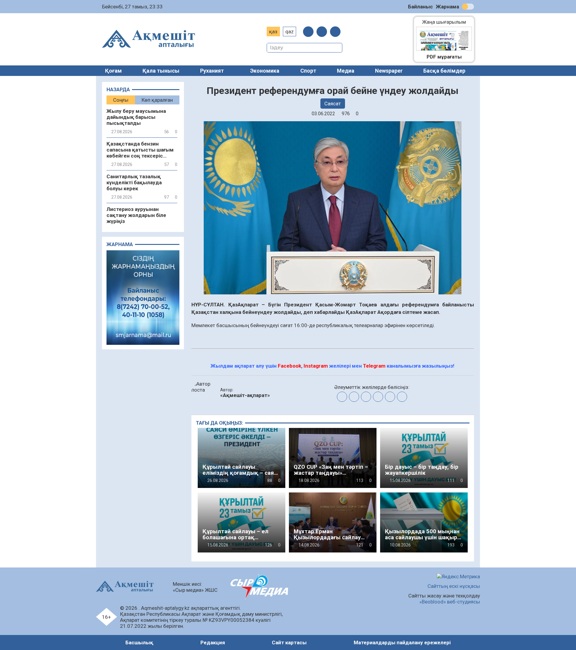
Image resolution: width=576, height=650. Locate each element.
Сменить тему (468, 7)
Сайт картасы (289, 642)
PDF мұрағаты (444, 57)
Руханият (212, 71)
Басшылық (139, 642)
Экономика (264, 71)
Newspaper (389, 71)
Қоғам (113, 71)
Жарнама (447, 7)
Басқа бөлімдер (444, 71)
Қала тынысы (160, 71)
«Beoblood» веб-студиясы (449, 602)
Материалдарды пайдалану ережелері (402, 642)
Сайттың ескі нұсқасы (454, 586)
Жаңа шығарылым (447, 22)
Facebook (289, 366)
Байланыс (420, 7)
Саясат (332, 104)
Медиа (345, 71)
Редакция (212, 642)
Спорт (308, 71)
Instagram (316, 366)
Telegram (374, 366)
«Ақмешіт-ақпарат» (245, 395)
